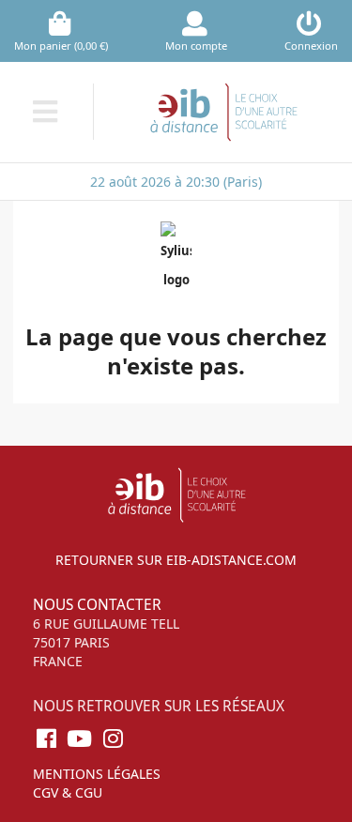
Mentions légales (97, 774)
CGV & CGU (67, 792)
